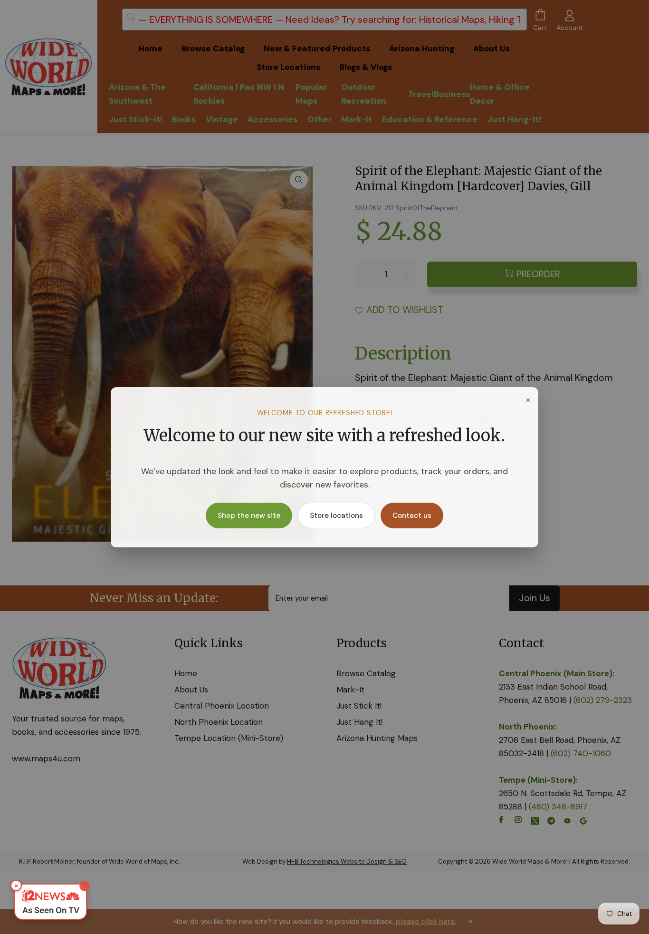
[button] (50, 902)
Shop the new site (249, 515)
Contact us (411, 515)
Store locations (336, 515)
